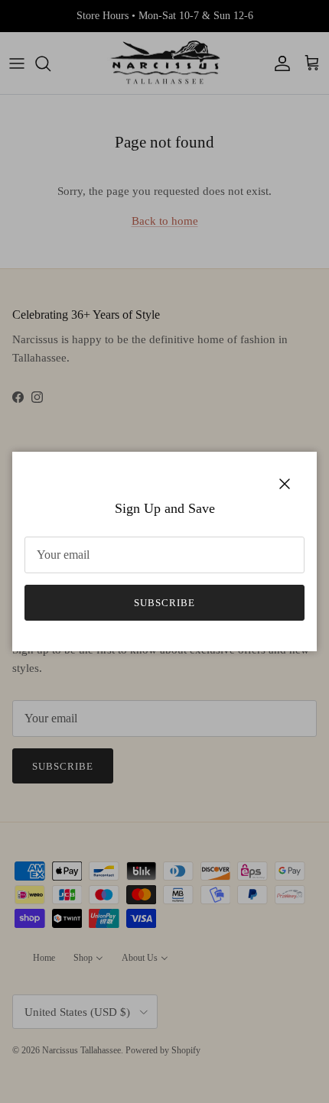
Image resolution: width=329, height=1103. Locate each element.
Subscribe (164, 602)
